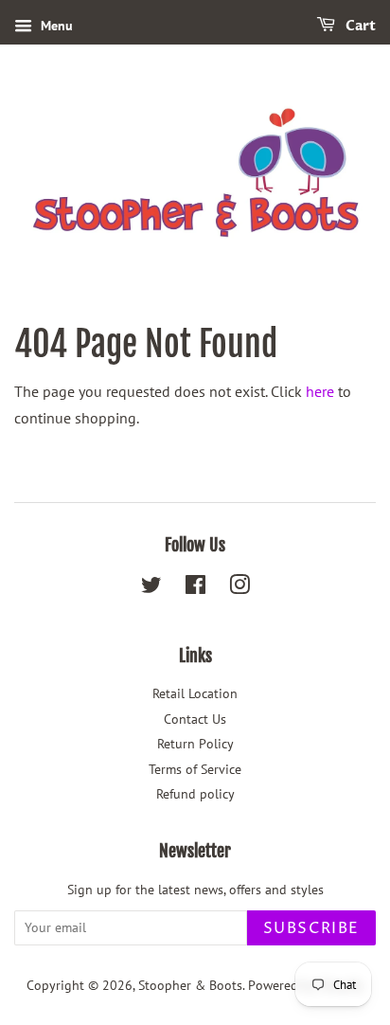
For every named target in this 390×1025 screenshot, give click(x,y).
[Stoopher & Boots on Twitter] (151, 588)
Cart (359, 26)
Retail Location (195, 693)
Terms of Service (195, 769)
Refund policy (195, 793)
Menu (55, 25)
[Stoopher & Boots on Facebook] (195, 588)
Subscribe (311, 928)
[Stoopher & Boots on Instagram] (239, 588)
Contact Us (195, 719)
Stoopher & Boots (190, 985)
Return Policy (195, 743)
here (320, 391)
